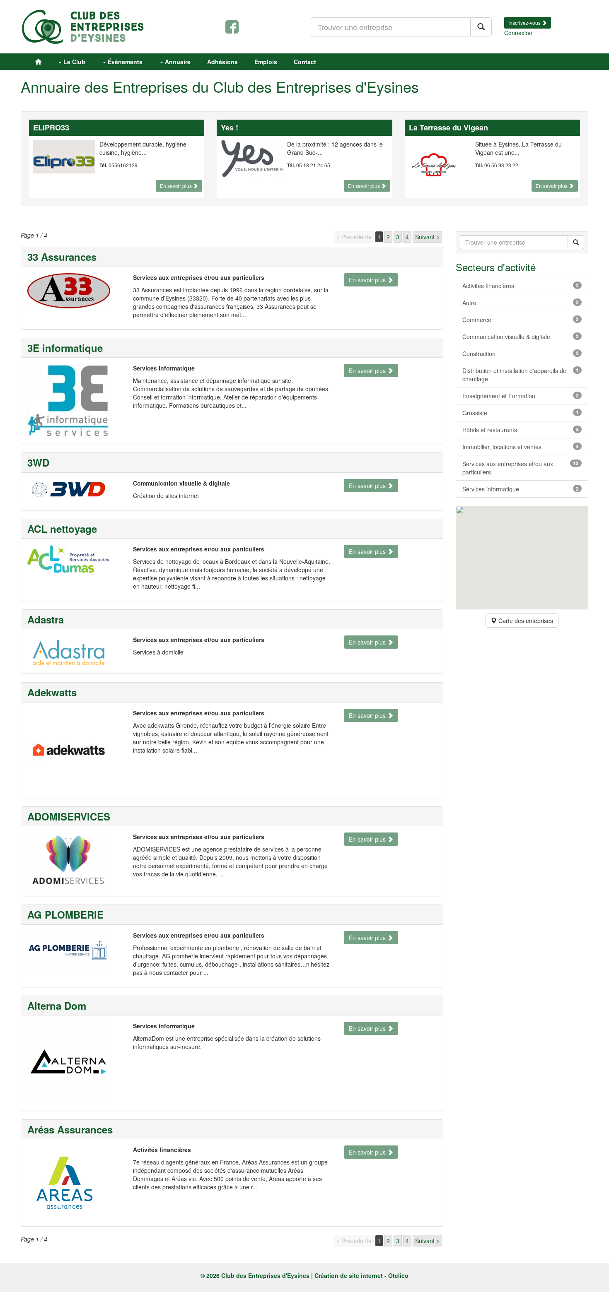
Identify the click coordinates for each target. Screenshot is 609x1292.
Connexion (518, 33)
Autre (520, 302)
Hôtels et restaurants (520, 430)
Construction (520, 353)
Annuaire (177, 62)
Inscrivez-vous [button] (525, 22)
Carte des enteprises (525, 620)
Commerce (520, 319)
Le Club (73, 62)
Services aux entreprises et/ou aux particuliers (520, 468)
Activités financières (520, 285)
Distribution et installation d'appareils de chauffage (520, 374)
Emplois (265, 62)
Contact (305, 62)
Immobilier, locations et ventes (520, 447)
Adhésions (222, 62)
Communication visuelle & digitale (520, 336)
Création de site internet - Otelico (361, 1275)
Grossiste (520, 413)
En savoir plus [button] (176, 185)
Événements (124, 62)
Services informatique (520, 489)
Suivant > (427, 237)
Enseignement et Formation (520, 396)
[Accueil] (38, 61)
